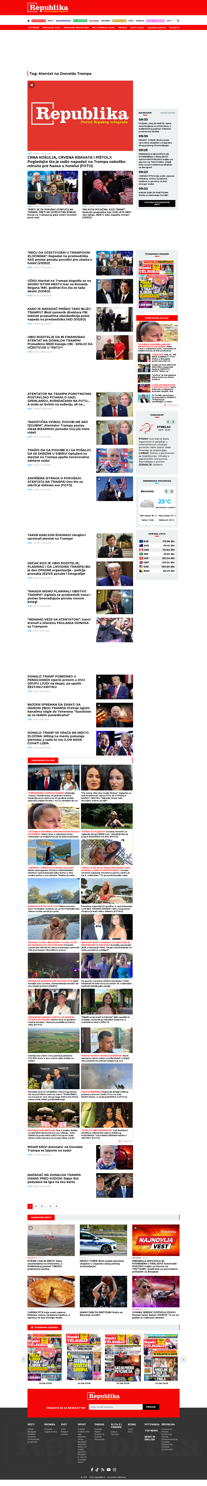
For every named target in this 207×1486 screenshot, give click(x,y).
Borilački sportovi (82, 1443)
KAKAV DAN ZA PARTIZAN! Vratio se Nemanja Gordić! (153, 194)
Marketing (167, 1444)
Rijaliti (97, 1431)
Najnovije (145, 112)
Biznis (132, 1424)
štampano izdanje (157, 254)
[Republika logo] (47, 7)
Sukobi (64, 1434)
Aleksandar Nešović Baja (76, 27)
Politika (31, 1434)
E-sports (82, 1457)
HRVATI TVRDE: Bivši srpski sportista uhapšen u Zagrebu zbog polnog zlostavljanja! (155, 143)
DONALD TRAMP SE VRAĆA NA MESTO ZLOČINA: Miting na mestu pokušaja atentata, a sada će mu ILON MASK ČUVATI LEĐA (58, 738)
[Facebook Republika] (92, 1470)
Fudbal (81, 1429)
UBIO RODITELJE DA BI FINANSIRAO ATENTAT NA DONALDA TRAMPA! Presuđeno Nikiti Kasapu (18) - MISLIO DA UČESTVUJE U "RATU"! (60, 342)
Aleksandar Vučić (51, 27)
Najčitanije (168, 112)
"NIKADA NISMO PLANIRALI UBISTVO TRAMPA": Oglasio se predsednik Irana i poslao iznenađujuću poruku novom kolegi (58, 597)
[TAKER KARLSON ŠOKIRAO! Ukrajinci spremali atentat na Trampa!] (114, 545)
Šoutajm (82, 1454)
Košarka (82, 1437)
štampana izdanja (46, 1327)
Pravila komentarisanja (169, 1438)
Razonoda (99, 1439)
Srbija (30, 1429)
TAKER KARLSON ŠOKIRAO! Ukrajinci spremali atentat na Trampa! (56, 536)
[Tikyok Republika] (98, 1470)
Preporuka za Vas (43, 760)
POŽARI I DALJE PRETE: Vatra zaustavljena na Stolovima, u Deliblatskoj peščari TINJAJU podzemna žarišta (155, 127)
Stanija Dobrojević (178, 27)
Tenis (80, 1439)
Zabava (140, 21)
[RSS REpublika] (109, 1470)
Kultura (98, 1437)
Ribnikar (122, 27)
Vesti (51, 21)
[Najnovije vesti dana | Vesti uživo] (80, 20)
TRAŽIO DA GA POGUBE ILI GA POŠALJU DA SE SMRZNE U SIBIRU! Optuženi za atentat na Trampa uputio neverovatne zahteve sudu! (59, 455)
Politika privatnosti (167, 1448)
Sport (82, 1424)
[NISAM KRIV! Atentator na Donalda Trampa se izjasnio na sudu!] (114, 1157)
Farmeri (115, 1434)
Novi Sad (147, 491)
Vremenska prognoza (33, 1440)
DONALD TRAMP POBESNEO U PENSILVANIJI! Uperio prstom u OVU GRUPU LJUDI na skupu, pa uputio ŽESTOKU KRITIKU (56, 682)
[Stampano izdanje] (157, 284)
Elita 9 (114, 1432)
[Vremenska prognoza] (147, 504)
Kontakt (166, 1442)
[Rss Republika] (103, 1470)
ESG (130, 1431)
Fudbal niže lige (83, 1433)
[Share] (31, 85)
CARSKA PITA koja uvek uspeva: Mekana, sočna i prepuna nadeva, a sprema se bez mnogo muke (157, 180)
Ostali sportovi (82, 1450)
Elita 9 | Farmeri (116, 1425)
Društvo (32, 1258)
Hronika (105, 21)
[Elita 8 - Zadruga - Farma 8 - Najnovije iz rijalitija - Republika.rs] (155, 20)
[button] (168, 422)
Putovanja (152, 1424)
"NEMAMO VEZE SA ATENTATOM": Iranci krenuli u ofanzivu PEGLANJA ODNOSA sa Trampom (59, 623)
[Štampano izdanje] (45, 1357)
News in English (150, 1438)
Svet (131, 21)
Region (64, 1431)
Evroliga (82, 1459)
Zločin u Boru (137, 27)
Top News (151, 1430)
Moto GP (82, 1447)
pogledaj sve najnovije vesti (157, 203)
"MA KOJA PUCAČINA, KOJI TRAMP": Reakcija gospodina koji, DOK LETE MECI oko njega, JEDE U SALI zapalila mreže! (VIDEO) (106, 213)
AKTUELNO (33, 27)
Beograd (31, 1431)
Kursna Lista (157, 533)
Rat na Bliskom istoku (103, 27)
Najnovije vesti (41, 1217)
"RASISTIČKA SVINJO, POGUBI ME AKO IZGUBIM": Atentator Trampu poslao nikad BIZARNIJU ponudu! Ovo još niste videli (58, 427)
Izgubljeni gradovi (156, 27)
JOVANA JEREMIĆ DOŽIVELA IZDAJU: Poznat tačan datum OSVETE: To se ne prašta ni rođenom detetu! (155, 1315)
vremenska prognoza (157, 481)
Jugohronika (50, 1431)
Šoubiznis (99, 1434)
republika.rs (100, 1477)
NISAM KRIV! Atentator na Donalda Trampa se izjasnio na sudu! (55, 1148)
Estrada (137, 1309)
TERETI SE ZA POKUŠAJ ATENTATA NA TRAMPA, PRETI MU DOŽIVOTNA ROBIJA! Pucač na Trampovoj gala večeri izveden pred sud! (52, 213)
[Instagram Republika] (114, 1470)
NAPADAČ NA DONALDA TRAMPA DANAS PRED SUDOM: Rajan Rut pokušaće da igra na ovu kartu (54, 1178)
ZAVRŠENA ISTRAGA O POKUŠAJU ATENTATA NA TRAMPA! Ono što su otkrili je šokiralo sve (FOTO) (55, 481)
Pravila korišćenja (167, 1433)
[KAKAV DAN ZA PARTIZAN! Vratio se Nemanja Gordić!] (103, 1291)
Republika (168, 1424)
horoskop (157, 415)
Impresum (167, 1429)
